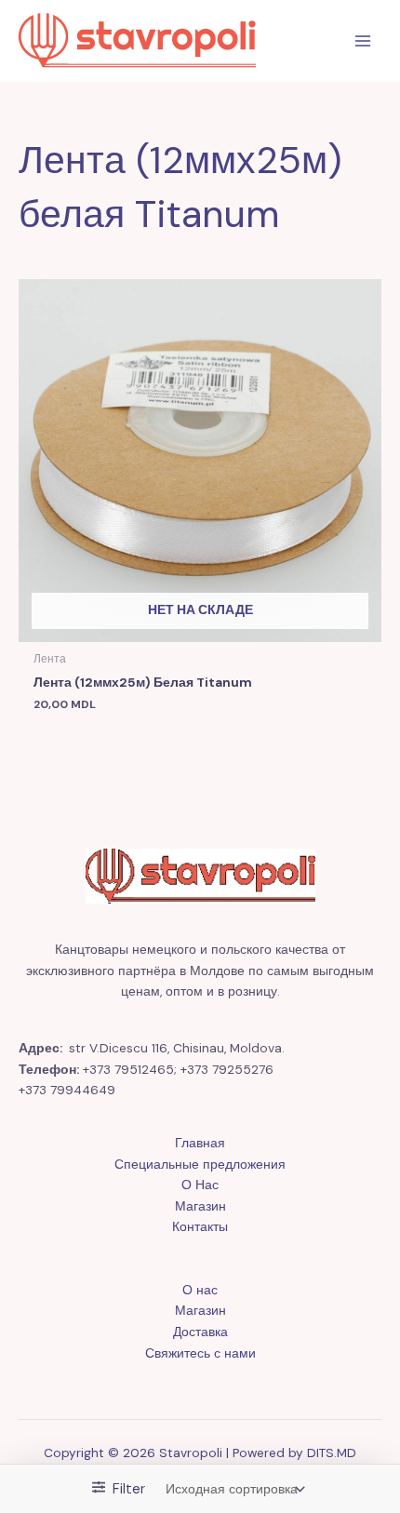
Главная (200, 1142)
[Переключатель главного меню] (363, 41)
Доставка (200, 1331)
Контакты (200, 1226)
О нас (200, 1289)
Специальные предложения (200, 1164)
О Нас (200, 1184)
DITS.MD (331, 1452)
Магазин (200, 1206)
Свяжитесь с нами (200, 1353)
